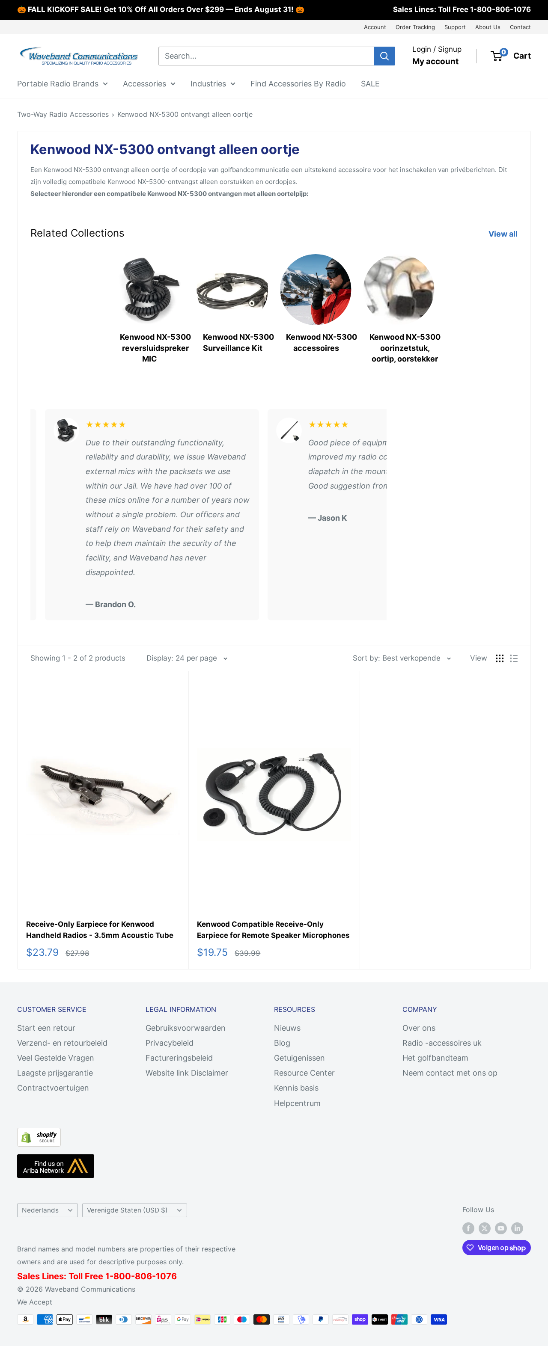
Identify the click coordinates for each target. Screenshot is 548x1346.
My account (435, 61)
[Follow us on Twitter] (485, 1228)
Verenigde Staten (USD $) (127, 1210)
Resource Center (304, 1072)
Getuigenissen (299, 1057)
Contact (520, 27)
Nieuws (287, 1027)
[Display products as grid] (499, 658)
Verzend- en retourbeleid (62, 1042)
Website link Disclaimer (187, 1072)
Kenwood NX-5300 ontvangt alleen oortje (185, 114)
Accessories (144, 83)
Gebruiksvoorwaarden (186, 1027)
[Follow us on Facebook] (468, 1228)
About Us (487, 27)
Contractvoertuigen (53, 1087)
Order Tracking (415, 27)
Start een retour (46, 1027)
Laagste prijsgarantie (55, 1072)
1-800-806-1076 (500, 9)
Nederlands (40, 1210)
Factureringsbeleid (179, 1057)
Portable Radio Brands (57, 83)
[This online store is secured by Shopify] (39, 1134)
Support (455, 27)
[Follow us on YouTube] (501, 1228)
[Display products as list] (514, 658)
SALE (370, 83)
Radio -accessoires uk (442, 1042)
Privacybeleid (170, 1042)
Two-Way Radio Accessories (63, 114)
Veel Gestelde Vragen (55, 1057)
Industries (208, 83)
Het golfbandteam (435, 1057)
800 (122, 1276)
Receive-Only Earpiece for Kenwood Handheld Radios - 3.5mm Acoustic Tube (99, 930)
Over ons (418, 1027)
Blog (282, 1042)
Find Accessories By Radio (298, 83)
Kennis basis (296, 1087)
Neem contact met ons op (449, 1072)
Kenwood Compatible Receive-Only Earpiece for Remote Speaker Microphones (273, 930)
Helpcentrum (297, 1103)
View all (503, 233)
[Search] (384, 56)
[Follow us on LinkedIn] (517, 1228)
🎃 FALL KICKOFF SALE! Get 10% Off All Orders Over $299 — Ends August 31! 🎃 (160, 9)
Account (375, 27)
